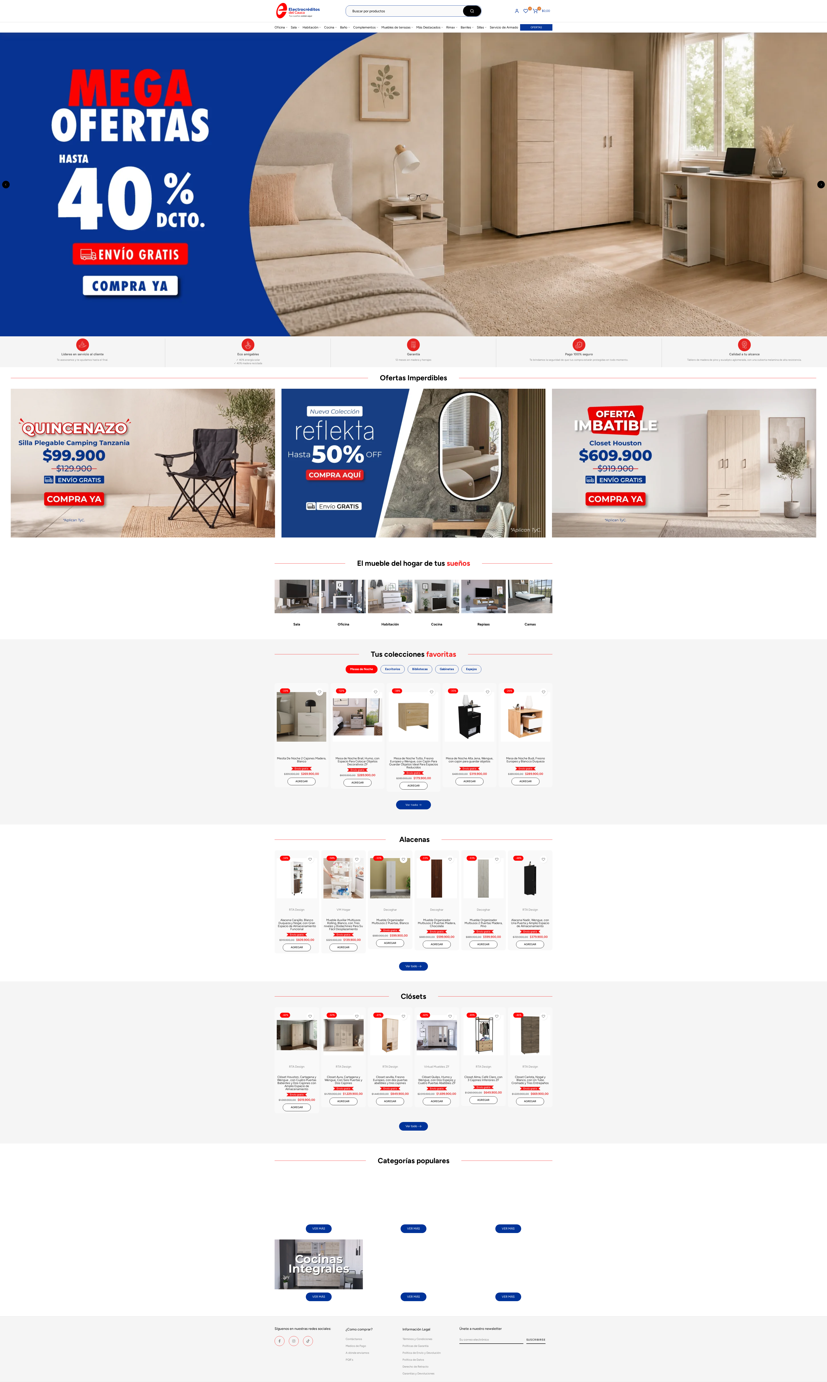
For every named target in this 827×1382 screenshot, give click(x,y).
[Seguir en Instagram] (294, 1341)
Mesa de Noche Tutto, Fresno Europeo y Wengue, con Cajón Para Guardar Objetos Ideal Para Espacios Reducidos (413, 763)
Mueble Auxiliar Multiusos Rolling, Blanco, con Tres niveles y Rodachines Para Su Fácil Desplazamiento (343, 924)
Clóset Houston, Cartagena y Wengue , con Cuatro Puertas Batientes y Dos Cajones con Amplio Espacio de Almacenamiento (296, 1083)
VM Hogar (343, 910)
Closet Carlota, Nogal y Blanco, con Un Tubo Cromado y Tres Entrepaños (530, 1080)
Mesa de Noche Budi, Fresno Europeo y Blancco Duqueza (525, 760)
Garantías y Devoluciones (418, 1373)
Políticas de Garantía (416, 1346)
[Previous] (6, 184)
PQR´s (349, 1359)
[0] (525, 11)
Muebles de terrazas (395, 27)
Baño (343, 27)
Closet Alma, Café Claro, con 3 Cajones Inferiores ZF (483, 1078)
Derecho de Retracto (416, 1366)
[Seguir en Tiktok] (308, 1341)
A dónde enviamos (357, 1352)
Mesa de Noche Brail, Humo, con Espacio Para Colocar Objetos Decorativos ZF (357, 761)
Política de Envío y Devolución (422, 1352)
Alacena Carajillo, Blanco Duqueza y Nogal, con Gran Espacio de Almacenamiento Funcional (297, 924)
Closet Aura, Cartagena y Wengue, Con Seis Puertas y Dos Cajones (343, 1080)
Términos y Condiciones (417, 1339)
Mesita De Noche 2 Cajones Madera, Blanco (301, 760)
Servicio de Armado (504, 27)
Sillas (480, 27)
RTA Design (297, 910)
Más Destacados (428, 27)
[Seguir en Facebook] (279, 1341)
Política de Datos (413, 1359)
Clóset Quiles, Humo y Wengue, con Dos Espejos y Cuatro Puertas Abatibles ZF (437, 1080)
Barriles (466, 27)
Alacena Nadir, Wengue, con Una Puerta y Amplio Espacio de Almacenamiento (530, 923)
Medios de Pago (356, 1346)
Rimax (450, 27)
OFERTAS (536, 27)
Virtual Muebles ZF (436, 1066)
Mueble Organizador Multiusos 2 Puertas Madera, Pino (483, 923)
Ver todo (412, 804)
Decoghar (390, 910)
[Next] (821, 184)
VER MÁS (318, 1228)
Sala (294, 27)
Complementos (364, 27)
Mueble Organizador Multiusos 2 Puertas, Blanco (390, 921)
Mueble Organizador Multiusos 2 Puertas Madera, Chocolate (437, 923)
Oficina (280, 27)
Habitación (310, 27)
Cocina (329, 27)
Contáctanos (354, 1339)
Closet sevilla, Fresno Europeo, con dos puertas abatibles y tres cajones (390, 1080)
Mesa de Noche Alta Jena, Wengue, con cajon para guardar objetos (469, 760)
